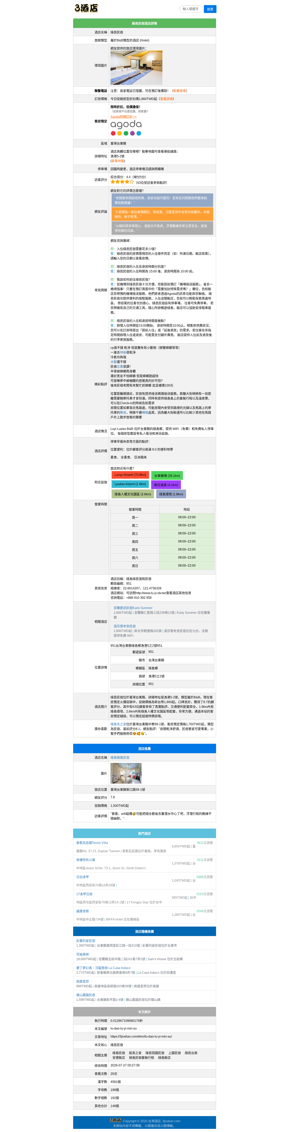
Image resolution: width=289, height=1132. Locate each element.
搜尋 (210, 9)
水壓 (113, 362)
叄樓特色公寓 (85, 860)
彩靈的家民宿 (85, 940)
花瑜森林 (82, 954)
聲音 (123, 412)
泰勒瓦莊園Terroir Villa (92, 842)
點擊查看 (179, 91)
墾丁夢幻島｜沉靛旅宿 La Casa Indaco (103, 968)
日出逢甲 (82, 877)
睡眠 (145, 412)
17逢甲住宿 (84, 894)
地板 (123, 352)
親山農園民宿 (85, 995)
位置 (120, 366)
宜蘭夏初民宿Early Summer (133, 608)
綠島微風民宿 (119, 757)
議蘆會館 (82, 911)
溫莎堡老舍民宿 (125, 626)
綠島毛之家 (118, 724)
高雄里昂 (82, 981)
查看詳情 (166, 99)
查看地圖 (117, 161)
